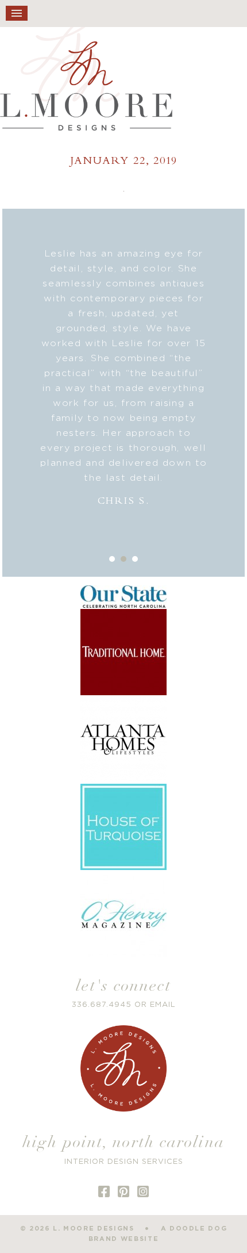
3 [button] (135, 559)
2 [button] (123, 559)
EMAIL (163, 1005)
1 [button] (112, 559)
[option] (123, 377)
